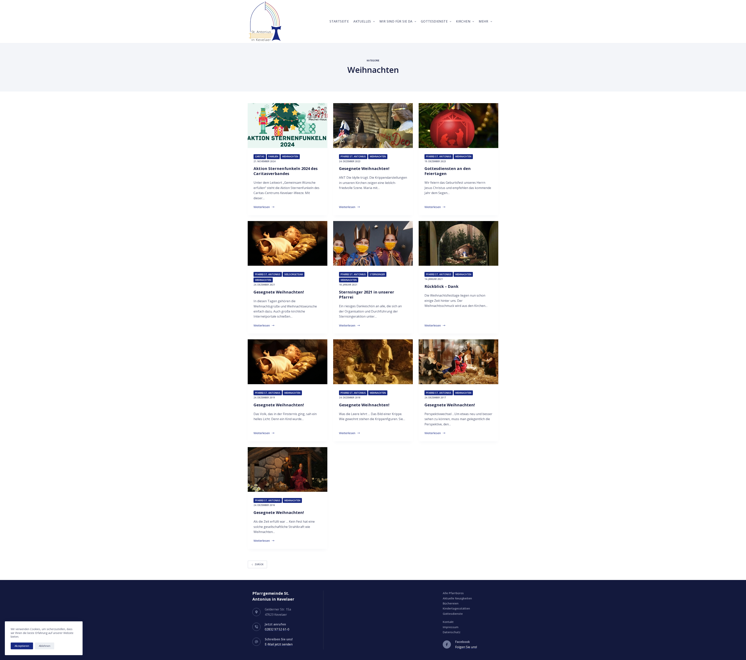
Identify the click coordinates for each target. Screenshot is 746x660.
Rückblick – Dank (441, 286)
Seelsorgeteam (293, 274)
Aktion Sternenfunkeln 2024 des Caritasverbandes (286, 171)
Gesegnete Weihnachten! (364, 168)
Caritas (259, 156)
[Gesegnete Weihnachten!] (373, 125)
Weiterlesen (264, 207)
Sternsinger (377, 274)
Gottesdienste (434, 21)
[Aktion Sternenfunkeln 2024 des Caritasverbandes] (287, 125)
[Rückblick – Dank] (458, 243)
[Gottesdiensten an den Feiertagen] (458, 125)
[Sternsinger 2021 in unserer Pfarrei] (373, 243)
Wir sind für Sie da (395, 21)
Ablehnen (44, 646)
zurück (259, 564)
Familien (273, 156)
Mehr (483, 21)
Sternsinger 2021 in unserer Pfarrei (366, 294)
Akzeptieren (22, 646)
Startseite (339, 21)
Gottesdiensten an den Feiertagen (447, 171)
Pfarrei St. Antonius (353, 156)
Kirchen (463, 21)
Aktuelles (362, 21)
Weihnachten (290, 156)
